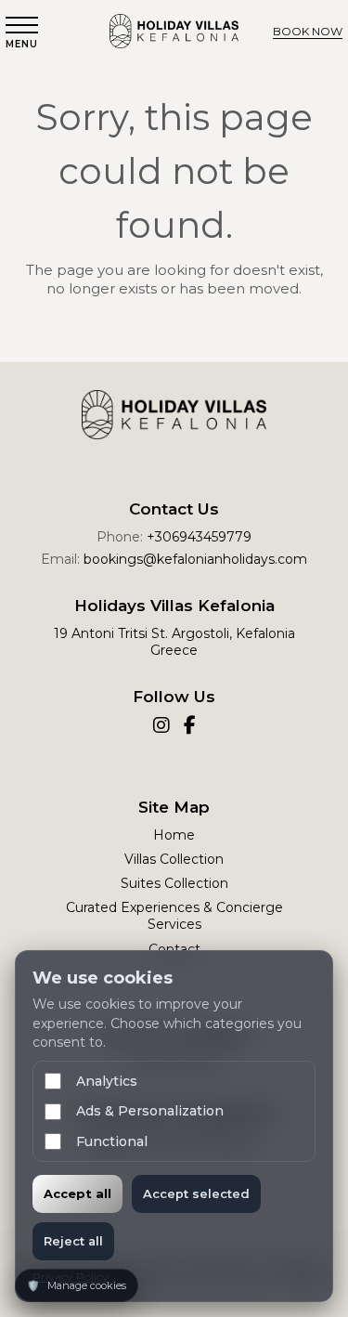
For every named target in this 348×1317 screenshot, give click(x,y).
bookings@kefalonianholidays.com (195, 559)
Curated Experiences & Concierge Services (174, 915)
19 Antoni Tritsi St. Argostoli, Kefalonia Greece (174, 641)
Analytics (106, 1081)
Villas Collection (174, 859)
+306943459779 (199, 536)
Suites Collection (174, 883)
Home (174, 835)
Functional (112, 1141)
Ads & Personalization (150, 1110)
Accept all (77, 1193)
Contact (174, 949)
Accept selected (196, 1193)
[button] (22, 33)
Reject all (73, 1240)
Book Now (307, 31)
